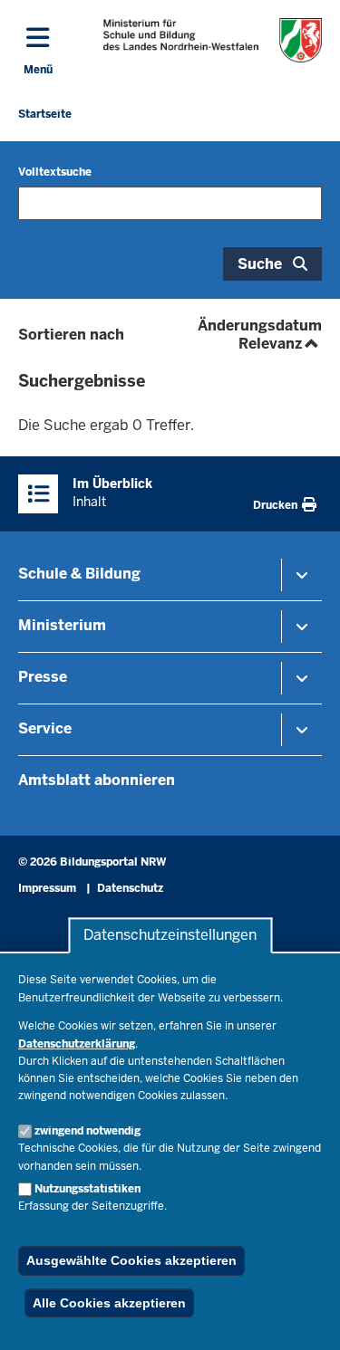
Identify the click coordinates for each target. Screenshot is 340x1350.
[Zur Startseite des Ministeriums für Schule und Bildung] (212, 40)
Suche (260, 263)
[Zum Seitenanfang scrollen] (304, 1316)
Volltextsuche (55, 172)
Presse (42, 676)
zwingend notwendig (87, 1131)
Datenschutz (130, 888)
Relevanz (280, 343)
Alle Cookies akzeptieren (109, 1303)
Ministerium (62, 625)
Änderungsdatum (260, 325)
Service (45, 728)
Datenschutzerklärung (76, 1044)
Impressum (47, 888)
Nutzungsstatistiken (87, 1189)
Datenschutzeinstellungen (170, 935)
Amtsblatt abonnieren (96, 780)
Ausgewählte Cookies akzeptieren (131, 1260)
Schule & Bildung (79, 573)
